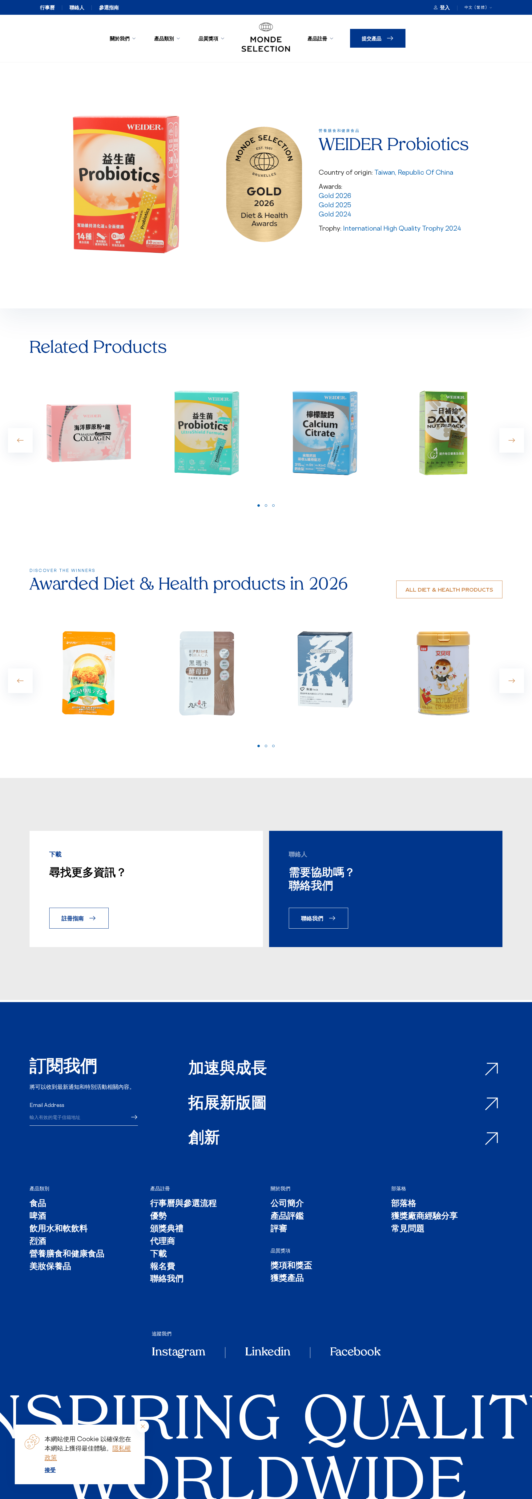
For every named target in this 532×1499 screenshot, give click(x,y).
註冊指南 (73, 918)
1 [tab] (258, 505)
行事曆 (47, 7)
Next (511, 440)
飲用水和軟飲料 (59, 1229)
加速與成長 (227, 1069)
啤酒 (38, 1216)
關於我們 (120, 38)
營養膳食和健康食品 (67, 1254)
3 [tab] (273, 505)
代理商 (162, 1241)
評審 (279, 1229)
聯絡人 (77, 7)
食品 (38, 1204)
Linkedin (267, 1352)
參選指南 (109, 7)
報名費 (162, 1267)
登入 (445, 7)
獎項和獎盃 (291, 1266)
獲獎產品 (287, 1278)
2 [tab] (266, 505)
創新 (204, 1139)
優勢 (158, 1216)
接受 (50, 1469)
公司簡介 (287, 1204)
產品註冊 (317, 38)
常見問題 (408, 1229)
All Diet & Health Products (449, 589)
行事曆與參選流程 (183, 1204)
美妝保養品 (50, 1267)
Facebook (355, 1352)
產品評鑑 (287, 1216)
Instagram (178, 1352)
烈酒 (38, 1241)
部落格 (398, 1188)
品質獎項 (208, 38)
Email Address (47, 1105)
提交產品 (371, 38)
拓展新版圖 (227, 1104)
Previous (20, 440)
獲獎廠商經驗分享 (424, 1216)
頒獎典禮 (166, 1229)
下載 (158, 1254)
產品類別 (164, 38)
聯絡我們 (312, 918)
